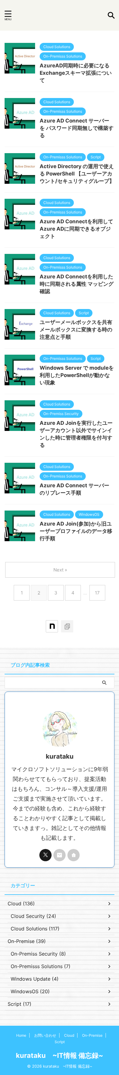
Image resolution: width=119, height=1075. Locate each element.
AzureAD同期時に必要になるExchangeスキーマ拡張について (76, 72)
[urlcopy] (67, 626)
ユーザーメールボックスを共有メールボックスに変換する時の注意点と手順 (76, 329)
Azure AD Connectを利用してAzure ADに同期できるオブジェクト (76, 228)
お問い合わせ (45, 1035)
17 (97, 593)
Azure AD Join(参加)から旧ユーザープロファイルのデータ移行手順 (76, 531)
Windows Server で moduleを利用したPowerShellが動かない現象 (77, 375)
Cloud (69, 1035)
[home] (73, 855)
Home (21, 1035)
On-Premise (92, 1035)
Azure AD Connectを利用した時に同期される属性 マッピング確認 (77, 283)
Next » (60, 570)
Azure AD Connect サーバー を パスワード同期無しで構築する (77, 128)
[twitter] (45, 855)
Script (60, 1041)
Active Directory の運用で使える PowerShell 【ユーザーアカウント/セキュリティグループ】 (77, 173)
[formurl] (59, 855)
